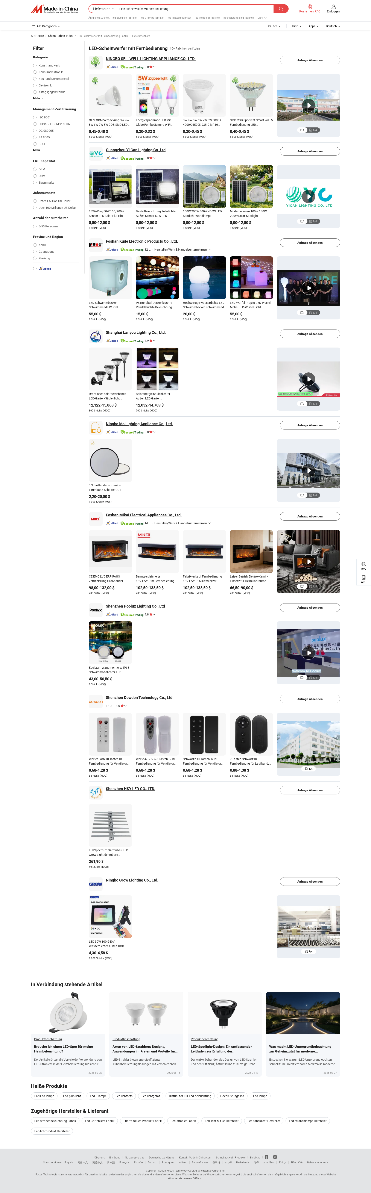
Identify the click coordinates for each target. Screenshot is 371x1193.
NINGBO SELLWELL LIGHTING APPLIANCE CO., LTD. (151, 58)
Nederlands (242, 1162)
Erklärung (114, 1157)
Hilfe (295, 26)
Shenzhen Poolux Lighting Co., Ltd (135, 606)
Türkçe (282, 1162)
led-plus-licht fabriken (125, 17)
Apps (312, 26)
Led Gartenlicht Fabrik (99, 1121)
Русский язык (200, 1162)
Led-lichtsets (124, 1096)
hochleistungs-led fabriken (239, 17)
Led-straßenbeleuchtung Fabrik (55, 1121)
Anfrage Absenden (310, 60)
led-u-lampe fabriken (152, 17)
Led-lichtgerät (150, 1096)
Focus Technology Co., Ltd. (182, 1170)
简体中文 (83, 1162)
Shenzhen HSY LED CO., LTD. (130, 788)
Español (138, 1162)
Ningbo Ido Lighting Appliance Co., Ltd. (139, 424)
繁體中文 (97, 1162)
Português (168, 1162)
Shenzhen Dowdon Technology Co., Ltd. (139, 697)
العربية (228, 1162)
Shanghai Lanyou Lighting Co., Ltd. (136, 332)
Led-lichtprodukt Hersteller (52, 1131)
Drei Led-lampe (44, 1096)
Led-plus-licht (72, 1096)
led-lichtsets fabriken (180, 17)
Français (124, 1162)
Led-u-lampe (98, 1096)
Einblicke (255, 1157)
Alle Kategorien (47, 26)
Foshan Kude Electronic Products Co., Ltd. (142, 241)
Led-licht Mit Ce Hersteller (222, 1121)
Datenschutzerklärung (162, 1157)
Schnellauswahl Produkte (230, 1157)
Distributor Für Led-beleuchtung (190, 1096)
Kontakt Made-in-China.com (195, 1157)
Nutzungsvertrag (134, 1157)
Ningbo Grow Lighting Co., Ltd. (132, 880)
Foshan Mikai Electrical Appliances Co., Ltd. (144, 515)
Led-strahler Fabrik (183, 1121)
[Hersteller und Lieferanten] (54, 8)
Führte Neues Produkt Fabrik (142, 1121)
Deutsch (152, 1162)
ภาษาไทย (268, 1162)
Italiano (182, 1162)
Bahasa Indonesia (317, 1162)
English (68, 1162)
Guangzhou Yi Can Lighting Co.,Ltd (136, 150)
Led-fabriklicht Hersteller (264, 1121)
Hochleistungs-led (232, 1096)
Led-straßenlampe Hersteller (308, 1121)
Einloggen (333, 11)
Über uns (99, 1157)
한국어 (216, 1162)
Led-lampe (260, 1096)
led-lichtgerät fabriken (207, 17)
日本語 (111, 1162)
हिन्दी (256, 1162)
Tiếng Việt (297, 1162)
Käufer (272, 26)
